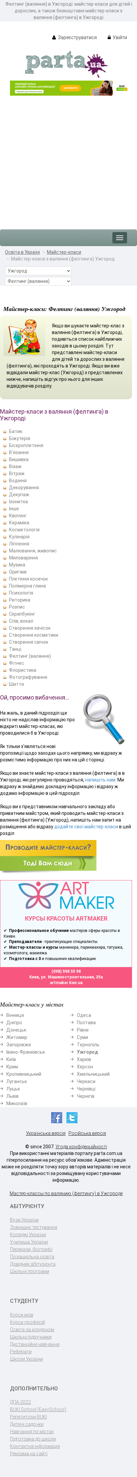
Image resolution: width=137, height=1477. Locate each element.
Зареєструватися (77, 37)
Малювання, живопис (33, 550)
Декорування (24, 487)
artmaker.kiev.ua (66, 982)
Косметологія (24, 529)
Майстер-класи (64, 252)
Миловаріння (23, 557)
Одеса (84, 1015)
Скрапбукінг (22, 614)
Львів (12, 1096)
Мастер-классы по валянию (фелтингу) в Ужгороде (66, 1193)
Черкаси (86, 1081)
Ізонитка (18, 501)
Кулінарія (19, 536)
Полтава (86, 1022)
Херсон (85, 1066)
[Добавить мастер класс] (48, 856)
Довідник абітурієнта (33, 1264)
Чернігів (85, 1096)
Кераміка (19, 522)
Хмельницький (93, 1074)
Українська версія (46, 1133)
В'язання (19, 452)
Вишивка (19, 459)
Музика (17, 564)
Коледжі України (28, 1234)
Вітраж (17, 473)
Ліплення (19, 543)
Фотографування (28, 677)
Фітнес (16, 663)
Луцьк (13, 1088)
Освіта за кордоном (32, 1329)
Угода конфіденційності (81, 1146)
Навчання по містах (32, 1431)
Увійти (119, 37)
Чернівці (86, 1088)
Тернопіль (88, 1044)
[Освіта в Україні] (66, 64)
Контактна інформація (35, 1446)
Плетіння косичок (28, 579)
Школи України (26, 1359)
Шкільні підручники (31, 1337)
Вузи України (24, 1220)
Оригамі (18, 571)
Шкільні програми (29, 1271)
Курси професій (27, 1322)
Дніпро (14, 1022)
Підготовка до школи (33, 1439)
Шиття (16, 684)
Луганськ (16, 1081)
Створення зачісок (30, 628)
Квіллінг (18, 515)
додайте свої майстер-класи (86, 826)
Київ (11, 1059)
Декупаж (19, 494)
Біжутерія (19, 438)
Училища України (29, 1242)
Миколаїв (16, 1103)
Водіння (18, 480)
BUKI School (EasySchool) (38, 1409)
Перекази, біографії (31, 1249)
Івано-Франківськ (25, 1052)
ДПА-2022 (20, 1402)
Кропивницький (23, 1074)
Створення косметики (33, 635)
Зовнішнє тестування (33, 1227)
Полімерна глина (27, 586)
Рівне (83, 1030)
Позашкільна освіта (32, 1256)
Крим (12, 1066)
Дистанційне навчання (35, 1344)
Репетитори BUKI (28, 1416)
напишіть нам (100, 779)
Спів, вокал (21, 621)
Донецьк (16, 1030)
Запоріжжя (18, 1044)
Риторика (19, 600)
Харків (84, 1059)
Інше (14, 508)
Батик (15, 431)
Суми (82, 1037)
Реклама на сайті (29, 1453)
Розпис (17, 607)
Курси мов (21, 1314)
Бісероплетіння (26, 445)
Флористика (22, 670)
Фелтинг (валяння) (30, 656)
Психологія (21, 593)
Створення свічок (28, 642)
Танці (15, 649)
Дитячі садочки (27, 1424)
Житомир (16, 1037)
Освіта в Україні (22, 252)
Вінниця (15, 1015)
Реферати (21, 1351)
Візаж (15, 466)
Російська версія (87, 1133)
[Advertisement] (68, 159)
